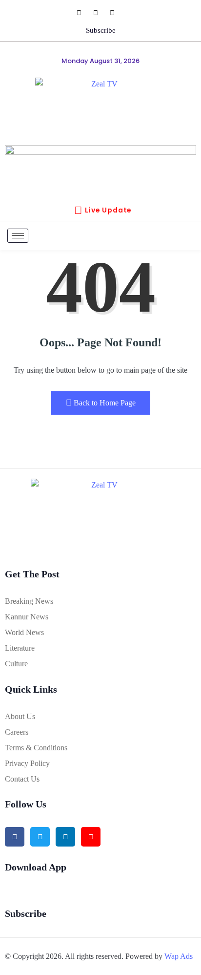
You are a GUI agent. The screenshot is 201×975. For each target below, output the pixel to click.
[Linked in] (65, 837)
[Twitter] (40, 837)
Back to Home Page (105, 403)
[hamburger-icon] (17, 236)
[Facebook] (84, 12)
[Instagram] (100, 12)
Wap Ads (178, 956)
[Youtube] (117, 12)
